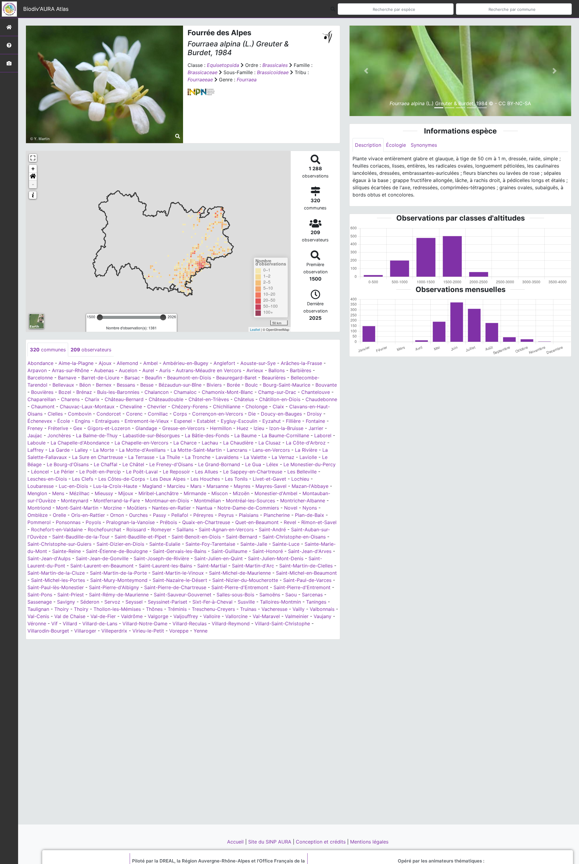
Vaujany (322, 616)
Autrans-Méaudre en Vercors (208, 370)
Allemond (127, 363)
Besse (146, 385)
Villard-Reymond (231, 624)
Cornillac (158, 414)
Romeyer (161, 529)
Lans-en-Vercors (271, 450)
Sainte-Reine (66, 551)
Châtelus (244, 399)
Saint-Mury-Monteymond (118, 580)
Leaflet (255, 329)
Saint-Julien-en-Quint (218, 558)
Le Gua (253, 464)
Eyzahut (271, 421)
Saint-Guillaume (229, 551)
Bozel (65, 392)
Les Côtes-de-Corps (121, 479)
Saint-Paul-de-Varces (307, 580)
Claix (278, 407)
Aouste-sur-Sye (258, 363)
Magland (152, 486)
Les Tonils (236, 479)
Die (252, 414)
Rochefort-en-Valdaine (57, 529)
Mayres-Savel (270, 486)
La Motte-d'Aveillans (142, 450)
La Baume (245, 435)
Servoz (112, 602)
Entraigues (107, 421)
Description (368, 145)
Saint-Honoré (267, 551)
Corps (180, 414)
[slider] (100, 317)
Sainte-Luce (285, 544)
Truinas (248, 609)
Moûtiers (137, 508)
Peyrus (226, 515)
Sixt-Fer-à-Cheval (212, 602)
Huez (242, 428)
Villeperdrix (114, 631)
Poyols (93, 522)
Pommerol (39, 522)
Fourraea (247, 80)
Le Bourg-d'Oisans (68, 464)
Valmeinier (296, 616)
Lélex (272, 464)
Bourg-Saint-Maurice (286, 385)
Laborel (322, 435)
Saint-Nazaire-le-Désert (180, 580)
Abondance (40, 363)
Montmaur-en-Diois (167, 501)
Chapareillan (41, 399)
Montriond (39, 508)
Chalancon (156, 392)
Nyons (309, 508)
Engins (82, 421)
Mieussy (104, 493)
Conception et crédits (321, 842)
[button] (33, 177)
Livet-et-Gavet (269, 479)
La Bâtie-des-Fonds (207, 435)
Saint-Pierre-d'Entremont (239, 587)
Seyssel (134, 602)
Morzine (112, 508)
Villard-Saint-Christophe (282, 624)
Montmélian (207, 501)
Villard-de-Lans (99, 624)
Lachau (210, 443)
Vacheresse (274, 609)
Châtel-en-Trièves (208, 399)
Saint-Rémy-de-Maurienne (119, 595)
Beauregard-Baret (236, 378)
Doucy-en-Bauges (281, 414)
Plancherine (277, 515)
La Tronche (197, 457)
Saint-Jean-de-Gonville (102, 558)
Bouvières (42, 392)
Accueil (236, 842)
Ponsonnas (68, 522)
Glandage (146, 428)
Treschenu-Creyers (213, 609)
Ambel (150, 363)
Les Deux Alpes (167, 479)
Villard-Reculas (189, 624)
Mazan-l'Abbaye (310, 486)
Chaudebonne (321, 399)
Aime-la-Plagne (76, 363)
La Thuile (170, 457)
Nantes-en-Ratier (171, 508)
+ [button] (33, 168)
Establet (206, 421)
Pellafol (179, 515)
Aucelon (128, 370)
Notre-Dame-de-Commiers (248, 508)
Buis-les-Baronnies (118, 392)
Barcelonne (40, 378)
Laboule (36, 443)
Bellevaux (63, 385)
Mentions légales (369, 842)
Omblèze (37, 515)
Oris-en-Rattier (88, 515)
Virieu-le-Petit (148, 631)
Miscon (219, 493)
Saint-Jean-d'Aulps (49, 558)
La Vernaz (283, 457)
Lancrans (237, 450)
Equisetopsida (223, 65)
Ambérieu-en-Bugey (185, 363)
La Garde (59, 450)
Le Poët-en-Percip (100, 472)
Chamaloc (185, 392)
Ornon (117, 515)
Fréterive (58, 428)
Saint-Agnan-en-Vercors (226, 529)
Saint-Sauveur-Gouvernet (182, 595)
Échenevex (39, 421)
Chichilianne (226, 407)
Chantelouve (315, 392)
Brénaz (84, 392)
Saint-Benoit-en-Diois (196, 537)
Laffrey (35, 450)
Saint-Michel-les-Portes (58, 580)
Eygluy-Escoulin (239, 421)
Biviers (214, 385)
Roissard (136, 529)
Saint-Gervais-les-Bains (179, 551)
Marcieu (176, 486)
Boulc (251, 385)
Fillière (293, 421)
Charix (92, 399)
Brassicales (275, 65)
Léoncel (40, 472)
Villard (70, 624)
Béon (85, 385)
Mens (58, 493)
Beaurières (274, 378)
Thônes (154, 609)
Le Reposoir (176, 472)
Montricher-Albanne (302, 501)
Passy (159, 515)
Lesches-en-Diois (47, 479)
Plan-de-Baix (309, 515)
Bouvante (326, 385)
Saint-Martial (212, 566)
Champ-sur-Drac (277, 392)
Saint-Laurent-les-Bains (165, 566)
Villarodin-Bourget (48, 631)
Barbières (300, 370)
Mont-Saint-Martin (77, 508)
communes (48, 350)
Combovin (79, 414)
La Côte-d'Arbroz (306, 443)
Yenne (200, 631)
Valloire (211, 616)
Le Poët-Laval (142, 472)
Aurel (148, 370)
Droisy (314, 414)
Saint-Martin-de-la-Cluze (56, 573)
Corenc (134, 414)
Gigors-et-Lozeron (108, 428)
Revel (290, 522)
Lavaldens (227, 457)
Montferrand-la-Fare (116, 501)
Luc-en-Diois (73, 486)
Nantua (204, 508)
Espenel (183, 421)
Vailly (299, 609)
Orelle (59, 515)
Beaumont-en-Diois (189, 378)
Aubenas (104, 370)
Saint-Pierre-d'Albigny (114, 587)
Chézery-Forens (190, 407)
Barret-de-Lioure (100, 378)
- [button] (33, 184)
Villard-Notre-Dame (144, 624)
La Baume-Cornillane (285, 435)
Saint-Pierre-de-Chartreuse (175, 587)
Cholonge (256, 407)
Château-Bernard (124, 399)
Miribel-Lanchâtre (158, 493)
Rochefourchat (104, 529)
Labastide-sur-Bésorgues (151, 435)
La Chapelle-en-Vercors (141, 443)
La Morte (103, 450)
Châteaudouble (166, 399)
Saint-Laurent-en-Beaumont (102, 566)
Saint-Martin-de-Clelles (306, 566)
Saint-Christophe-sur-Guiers (59, 544)
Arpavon (37, 370)
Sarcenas (312, 595)
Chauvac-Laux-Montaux (87, 407)
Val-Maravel (266, 616)
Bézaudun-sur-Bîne (180, 385)
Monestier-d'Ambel (276, 493)
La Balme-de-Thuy (97, 435)
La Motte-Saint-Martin (196, 450)
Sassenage (39, 602)
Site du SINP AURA (270, 842)
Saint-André (272, 529)
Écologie (396, 145)
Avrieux (254, 370)
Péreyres (203, 515)
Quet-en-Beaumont (257, 522)
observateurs (91, 350)
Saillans (185, 529)
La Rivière (306, 450)
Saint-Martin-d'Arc (253, 566)
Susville (246, 602)
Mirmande (195, 493)
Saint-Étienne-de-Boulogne (117, 551)
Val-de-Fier (103, 616)
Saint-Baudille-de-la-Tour (80, 537)
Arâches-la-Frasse (301, 363)
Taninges (316, 602)
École (63, 421)
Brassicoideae (273, 72)
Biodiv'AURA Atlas (45, 9)
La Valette (255, 457)
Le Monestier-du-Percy (309, 464)
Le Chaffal (105, 464)
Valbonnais (322, 609)
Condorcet (108, 414)
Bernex (104, 385)
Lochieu (300, 479)
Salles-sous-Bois (235, 595)
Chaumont (43, 407)
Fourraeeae (200, 80)
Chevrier (156, 407)
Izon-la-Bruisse (286, 428)
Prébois (168, 522)
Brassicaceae (202, 72)
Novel (290, 508)
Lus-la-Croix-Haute (115, 486)
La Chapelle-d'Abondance (80, 443)
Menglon (37, 493)
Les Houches (205, 479)
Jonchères (59, 435)
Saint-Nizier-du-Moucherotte (245, 580)
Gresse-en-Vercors (183, 428)
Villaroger (85, 631)
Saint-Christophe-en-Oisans (294, 537)
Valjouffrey (185, 616)
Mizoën (241, 493)
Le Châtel (133, 464)
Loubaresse (40, 486)
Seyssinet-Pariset (167, 602)
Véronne (36, 624)
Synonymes (424, 145)
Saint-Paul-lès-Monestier (55, 587)
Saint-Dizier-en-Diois (120, 544)
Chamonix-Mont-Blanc (227, 392)
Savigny (66, 602)
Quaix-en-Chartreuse (206, 522)
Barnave (67, 378)
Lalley (81, 450)
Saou (291, 595)
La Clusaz (269, 443)
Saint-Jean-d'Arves (309, 551)
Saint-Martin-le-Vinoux (178, 573)
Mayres (242, 486)
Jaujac (34, 435)
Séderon (89, 602)
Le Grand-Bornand (219, 464)
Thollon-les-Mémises (117, 609)
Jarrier (315, 428)
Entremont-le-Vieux (147, 421)
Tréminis (177, 609)
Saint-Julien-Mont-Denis (275, 558)
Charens (70, 399)
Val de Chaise (69, 616)
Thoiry (61, 609)
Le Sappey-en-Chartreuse (252, 472)
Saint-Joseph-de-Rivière (161, 558)
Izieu (259, 428)
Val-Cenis (38, 616)
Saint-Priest (70, 595)
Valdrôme (132, 616)
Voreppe (178, 631)
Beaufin (153, 378)
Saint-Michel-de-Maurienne (240, 573)
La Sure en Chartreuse (97, 457)
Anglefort (224, 363)
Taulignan (38, 609)
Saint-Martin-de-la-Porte (118, 573)
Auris (165, 370)
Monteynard (74, 501)
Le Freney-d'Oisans (171, 464)
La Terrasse (141, 457)
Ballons (276, 370)
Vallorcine (236, 616)
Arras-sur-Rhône (70, 370)
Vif (54, 624)
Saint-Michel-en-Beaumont (306, 573)
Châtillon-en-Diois (279, 399)
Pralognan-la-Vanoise (130, 522)
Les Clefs (82, 479)
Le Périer (64, 472)
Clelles (55, 414)
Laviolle (308, 457)
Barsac (132, 378)
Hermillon (221, 428)
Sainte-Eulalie (164, 544)
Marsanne (218, 486)
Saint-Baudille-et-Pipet (140, 537)
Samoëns (269, 595)
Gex (77, 428)
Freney (35, 428)
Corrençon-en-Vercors (217, 414)
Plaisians (248, 515)
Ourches (138, 515)
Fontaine (315, 421)
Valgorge (158, 616)
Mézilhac (79, 493)
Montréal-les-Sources (250, 501)
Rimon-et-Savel (319, 522)
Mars (195, 486)
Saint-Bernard (241, 537)
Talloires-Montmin (280, 602)
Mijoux (125, 493)
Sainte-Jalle (253, 544)
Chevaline (131, 407)
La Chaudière (238, 443)
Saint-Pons (39, 595)
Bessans (126, 385)
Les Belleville (302, 472)
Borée (233, 385)
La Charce (185, 443)
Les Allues (206, 472)
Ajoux (105, 363)
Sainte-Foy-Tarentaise (210, 544)
